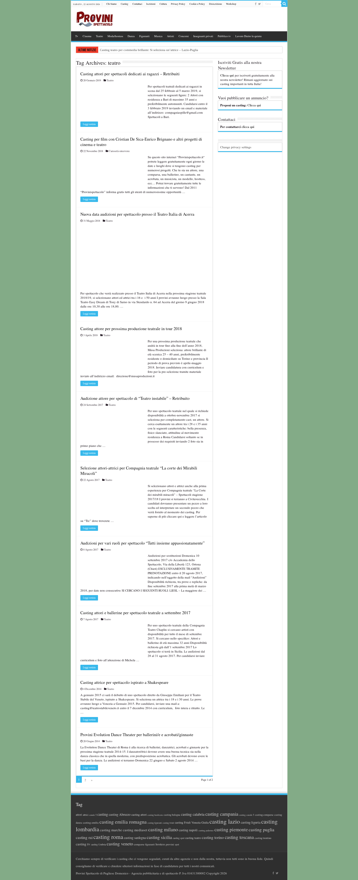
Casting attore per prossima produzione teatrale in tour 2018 (131, 328)
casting (102, 814)
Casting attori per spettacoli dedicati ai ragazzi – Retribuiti (130, 74)
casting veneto (120, 844)
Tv (76, 36)
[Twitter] (259, 3)
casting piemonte (231, 829)
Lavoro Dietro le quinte (248, 36)
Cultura (163, 3)
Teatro (99, 36)
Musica (158, 36)
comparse (139, 844)
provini (170, 844)
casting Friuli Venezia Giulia (192, 822)
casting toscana (239, 837)
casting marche (111, 830)
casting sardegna (135, 837)
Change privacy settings (235, 147)
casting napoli (188, 830)
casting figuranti (155, 822)
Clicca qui (227, 75)
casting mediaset (135, 830)
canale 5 (93, 814)
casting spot (178, 838)
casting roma (108, 837)
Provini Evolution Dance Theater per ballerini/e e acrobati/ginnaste (136, 734)
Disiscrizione (215, 3)
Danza (131, 36)
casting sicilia (159, 837)
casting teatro (193, 838)
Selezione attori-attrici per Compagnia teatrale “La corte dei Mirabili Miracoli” (138, 470)
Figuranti (144, 36)
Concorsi (184, 36)
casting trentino (263, 838)
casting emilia (91, 822)
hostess (160, 844)
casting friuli (168, 822)
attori (79, 815)
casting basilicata (155, 814)
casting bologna (172, 815)
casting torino (213, 837)
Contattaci (137, 3)
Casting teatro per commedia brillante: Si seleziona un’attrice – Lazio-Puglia (149, 50)
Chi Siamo (111, 3)
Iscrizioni (150, 3)
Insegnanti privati (203, 36)
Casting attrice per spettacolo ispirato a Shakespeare (124, 682)
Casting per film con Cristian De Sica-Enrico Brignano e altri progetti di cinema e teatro (141, 141)
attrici (85, 814)
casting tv (83, 844)
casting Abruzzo (120, 814)
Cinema (87, 36)
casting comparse (264, 815)
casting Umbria (98, 844)
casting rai (84, 837)
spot (177, 844)
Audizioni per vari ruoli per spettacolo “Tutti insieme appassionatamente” (142, 543)
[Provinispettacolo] (94, 17)
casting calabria (192, 814)
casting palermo (206, 830)
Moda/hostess (115, 36)
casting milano (163, 829)
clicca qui (248, 126)
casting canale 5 (246, 814)
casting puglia (261, 830)
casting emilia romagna (123, 821)
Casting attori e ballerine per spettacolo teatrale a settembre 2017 (135, 612)
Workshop (231, 3)
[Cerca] (284, 4)
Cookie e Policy (197, 3)
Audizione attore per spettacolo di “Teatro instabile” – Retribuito (135, 398)
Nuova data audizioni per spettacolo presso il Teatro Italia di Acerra (137, 214)
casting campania (221, 814)
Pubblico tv (224, 36)
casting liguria (250, 822)
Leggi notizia (89, 124)
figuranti (150, 844)
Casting (124, 3)
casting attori (139, 815)
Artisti (170, 36)
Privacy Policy (178, 3)
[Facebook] (255, 3)
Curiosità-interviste (119, 151)
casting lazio (224, 821)
